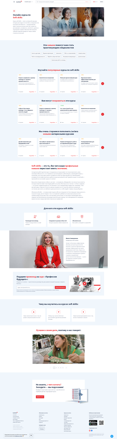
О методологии (16, 416)
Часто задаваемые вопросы (18, 420)
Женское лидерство (68, 426)
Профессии (66, 415)
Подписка (41, 422)
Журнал (40, 416)
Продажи (65, 416)
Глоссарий (41, 418)
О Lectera (15, 415)
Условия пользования (40, 290)
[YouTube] (89, 430)
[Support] (111, 436)
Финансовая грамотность (69, 423)
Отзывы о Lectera (16, 418)
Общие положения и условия (49, 290)
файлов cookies (18, 436)
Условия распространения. (30, 291)
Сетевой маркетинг (67, 421)
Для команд (15, 419)
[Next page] (66, 368)
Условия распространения (17, 429)
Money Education (67, 429)
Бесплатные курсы (67, 431)
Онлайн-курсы (28, 1)
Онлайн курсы (41, 415)
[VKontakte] (91, 430)
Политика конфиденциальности (18, 427)
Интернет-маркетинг (68, 418)
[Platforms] (14, 2)
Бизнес (65, 419)
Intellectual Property (16, 422)
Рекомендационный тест (43, 421)
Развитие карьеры (67, 425)
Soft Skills (66, 422)
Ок (31, 435)
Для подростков (67, 428)
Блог (40, 419)
